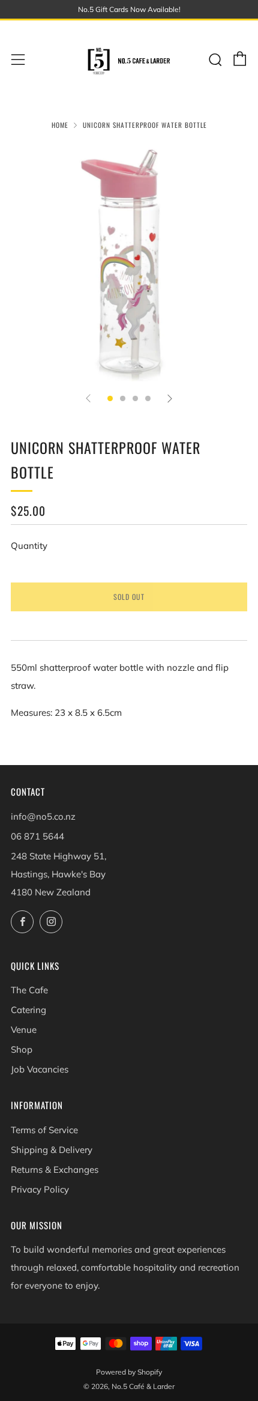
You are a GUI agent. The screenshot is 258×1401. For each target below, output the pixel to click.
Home (60, 125)
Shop (21, 1049)
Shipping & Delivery (51, 1149)
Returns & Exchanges (54, 1169)
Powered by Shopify (129, 1371)
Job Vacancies (39, 1069)
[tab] (110, 398)
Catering (28, 1009)
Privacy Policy (40, 1189)
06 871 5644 (37, 836)
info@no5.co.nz (43, 816)
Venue (24, 1029)
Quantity (29, 545)
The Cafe (29, 990)
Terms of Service (44, 1130)
